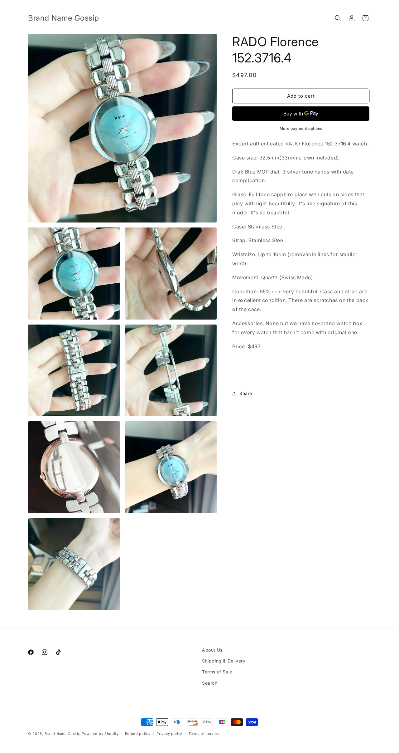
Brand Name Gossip (63, 733)
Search (210, 683)
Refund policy (138, 733)
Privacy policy (169, 733)
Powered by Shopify (100, 733)
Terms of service (204, 733)
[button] (338, 18)
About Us (212, 650)
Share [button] (245, 393)
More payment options (301, 128)
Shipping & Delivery (223, 660)
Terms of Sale (217, 671)
